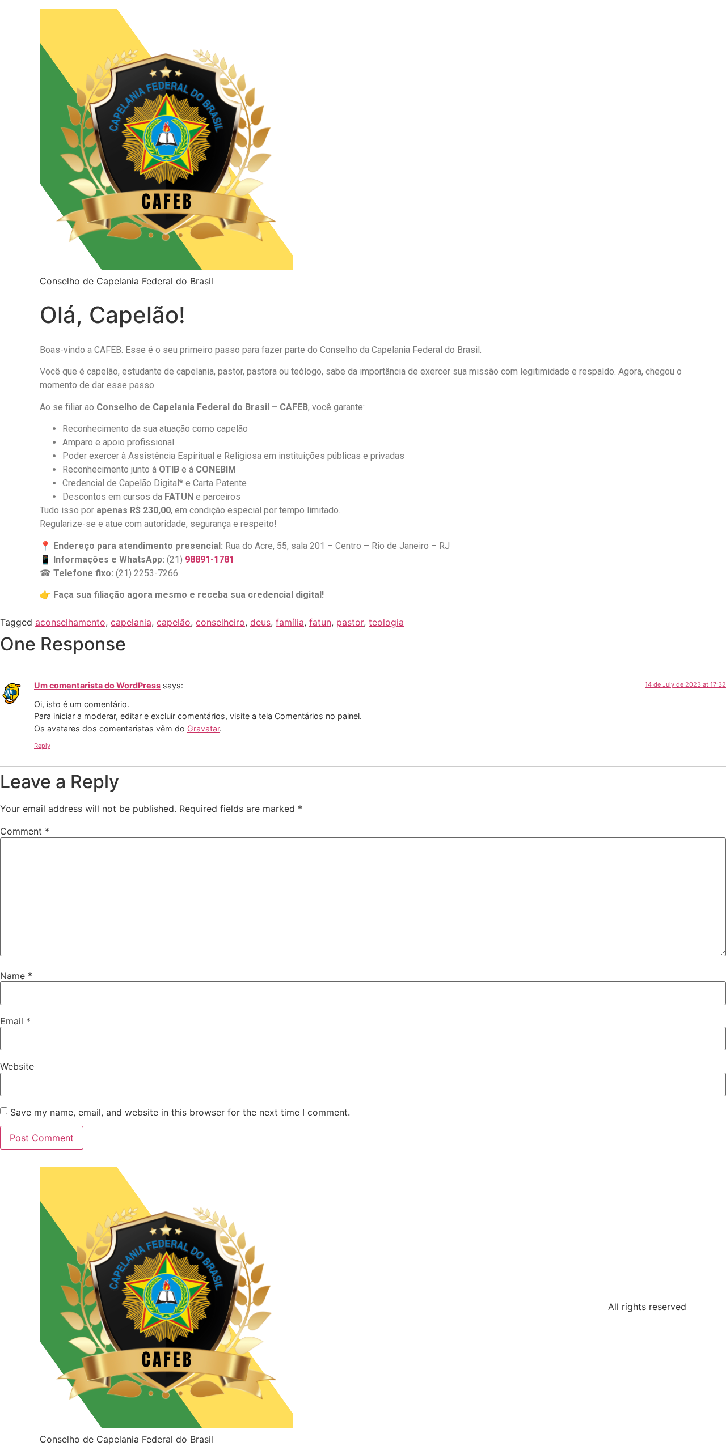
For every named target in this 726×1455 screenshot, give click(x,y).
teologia (386, 622)
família (290, 622)
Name (16, 975)
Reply (42, 746)
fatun (320, 622)
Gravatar (203, 728)
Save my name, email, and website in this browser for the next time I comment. (180, 1112)
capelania (131, 622)
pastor (350, 622)
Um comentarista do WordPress (97, 685)
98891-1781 (209, 559)
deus (260, 622)
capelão (174, 622)
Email (15, 1021)
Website (17, 1066)
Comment (24, 831)
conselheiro (220, 622)
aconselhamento (70, 622)
